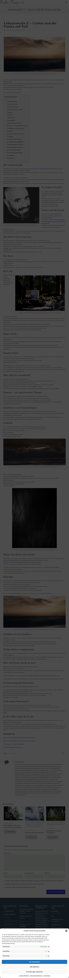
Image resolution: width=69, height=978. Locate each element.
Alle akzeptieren (34, 962)
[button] (66, 931)
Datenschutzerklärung (36, 976)
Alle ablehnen (34, 967)
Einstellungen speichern (34, 972)
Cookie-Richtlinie (24, 976)
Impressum (47, 976)
